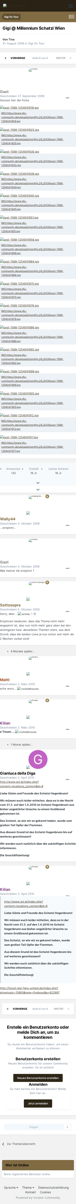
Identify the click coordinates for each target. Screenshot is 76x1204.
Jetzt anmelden (38, 1103)
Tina (11, 39)
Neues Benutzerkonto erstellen (38, 1078)
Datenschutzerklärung (53, 1187)
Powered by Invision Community (38, 1197)
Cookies (45, 1192)
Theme (27, 1187)
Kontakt (30, 1192)
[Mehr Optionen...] (67, 98)
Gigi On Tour (36, 43)
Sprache (10, 1187)
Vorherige (18, 58)
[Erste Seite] (5, 58)
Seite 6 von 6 (40, 58)
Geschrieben (22, 96)
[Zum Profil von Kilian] (38, 709)
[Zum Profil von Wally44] (38, 505)
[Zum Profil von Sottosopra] (38, 591)
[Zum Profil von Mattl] (38, 666)
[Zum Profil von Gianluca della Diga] (38, 759)
